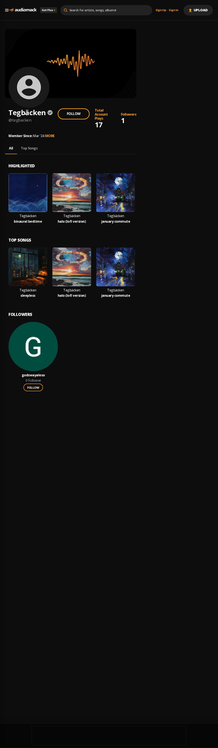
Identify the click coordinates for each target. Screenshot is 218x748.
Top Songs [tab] (29, 148)
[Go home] (23, 10)
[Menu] (7, 10)
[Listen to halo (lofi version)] (71, 192)
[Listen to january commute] (115, 192)
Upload (201, 10)
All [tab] (11, 148)
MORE (49, 135)
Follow (73, 113)
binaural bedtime (28, 221)
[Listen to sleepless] (28, 267)
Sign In (173, 10)
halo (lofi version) (72, 221)
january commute (115, 221)
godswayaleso (33, 375)
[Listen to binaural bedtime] (28, 192)
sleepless (27, 295)
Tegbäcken (27, 216)
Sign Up (161, 10)
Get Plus (48, 10)
